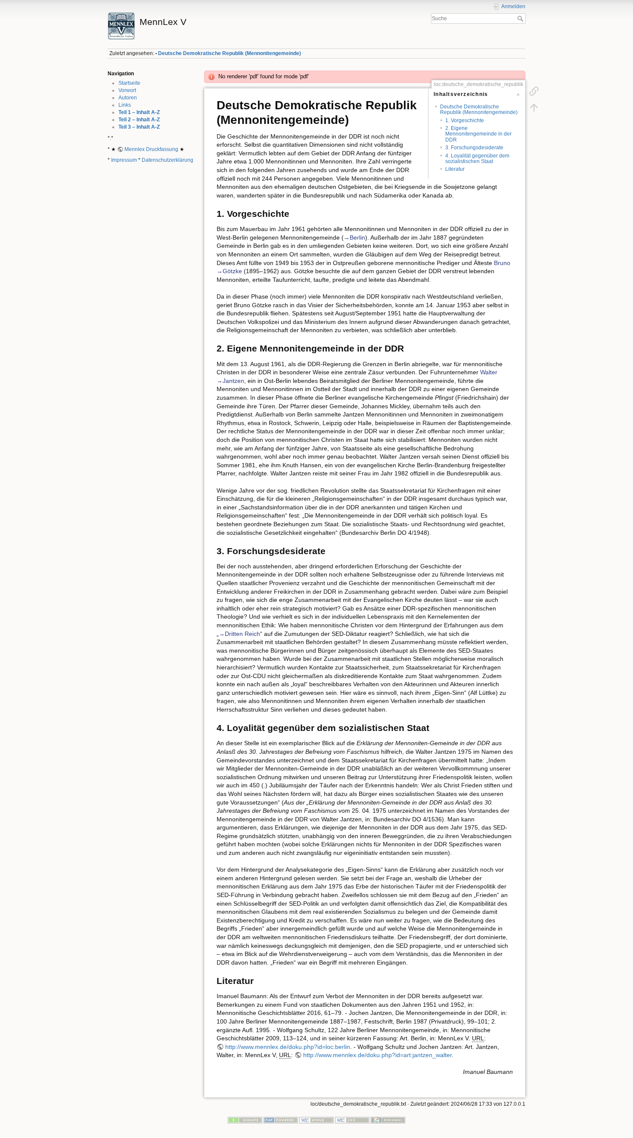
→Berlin (354, 237)
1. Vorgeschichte (464, 120)
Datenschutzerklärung (167, 160)
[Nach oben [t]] (534, 107)
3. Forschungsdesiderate (474, 148)
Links (124, 105)
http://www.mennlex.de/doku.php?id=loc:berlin (287, 1046)
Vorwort (127, 90)
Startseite (129, 83)
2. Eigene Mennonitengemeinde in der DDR (478, 134)
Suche (521, 18)
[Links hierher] (534, 91)
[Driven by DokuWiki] (388, 1119)
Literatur (455, 169)
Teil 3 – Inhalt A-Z (139, 127)
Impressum (124, 160)
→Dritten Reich (239, 633)
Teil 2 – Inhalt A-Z (139, 120)
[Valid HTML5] (316, 1119)
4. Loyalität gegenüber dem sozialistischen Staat (477, 158)
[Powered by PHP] (281, 1119)
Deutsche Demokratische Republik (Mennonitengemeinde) (229, 53)
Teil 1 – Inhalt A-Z (139, 112)
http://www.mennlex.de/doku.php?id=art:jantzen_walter (377, 1055)
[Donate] (245, 1119)
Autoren (127, 98)
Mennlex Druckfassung (151, 149)
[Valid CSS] (352, 1119)
